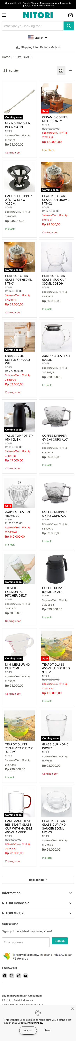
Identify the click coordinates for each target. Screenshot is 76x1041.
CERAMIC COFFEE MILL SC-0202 (55, 119)
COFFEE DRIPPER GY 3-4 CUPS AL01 (55, 437)
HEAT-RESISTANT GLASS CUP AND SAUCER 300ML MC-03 (54, 826)
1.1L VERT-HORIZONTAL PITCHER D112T (16, 591)
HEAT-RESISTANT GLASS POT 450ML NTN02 (55, 199)
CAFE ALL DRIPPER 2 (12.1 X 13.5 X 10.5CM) (18, 199)
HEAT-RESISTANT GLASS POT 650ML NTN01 (18, 279)
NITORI (8, 131)
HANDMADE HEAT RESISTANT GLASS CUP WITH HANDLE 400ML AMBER (18, 826)
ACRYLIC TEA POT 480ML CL (18, 514)
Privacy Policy (35, 1022)
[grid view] (61, 70)
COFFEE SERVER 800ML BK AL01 (53, 590)
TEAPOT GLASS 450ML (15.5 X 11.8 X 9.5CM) (56, 668)
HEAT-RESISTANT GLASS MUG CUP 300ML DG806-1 (54, 279)
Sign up (60, 940)
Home (6, 57)
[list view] (69, 70)
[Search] (69, 25)
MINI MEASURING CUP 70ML (17, 666)
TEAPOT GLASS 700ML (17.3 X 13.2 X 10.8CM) (19, 748)
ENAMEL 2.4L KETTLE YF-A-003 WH (17, 359)
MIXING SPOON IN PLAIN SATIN (17, 125)
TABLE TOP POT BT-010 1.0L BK (19, 437)
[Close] (72, 1009)
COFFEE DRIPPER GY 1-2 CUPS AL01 (54, 514)
